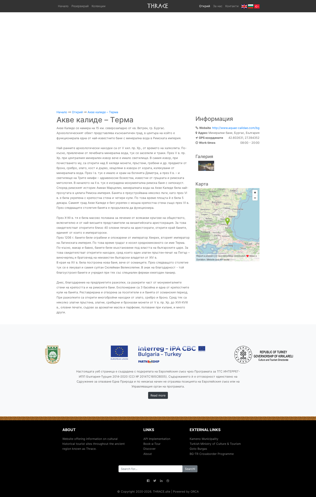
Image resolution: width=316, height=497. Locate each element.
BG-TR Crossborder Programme (212, 454)
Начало (63, 6)
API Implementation (156, 439)
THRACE (158, 6)
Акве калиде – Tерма (103, 112)
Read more (158, 395)
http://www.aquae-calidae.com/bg (235, 128)
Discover (149, 448)
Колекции (99, 6)
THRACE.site (161, 491)
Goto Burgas (198, 448)
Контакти (232, 6)
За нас (217, 6)
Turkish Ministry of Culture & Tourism (215, 444)
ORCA (195, 491)
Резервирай (80, 6)
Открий (204, 6)
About (147, 454)
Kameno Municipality (204, 439)
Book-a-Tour (152, 444)
